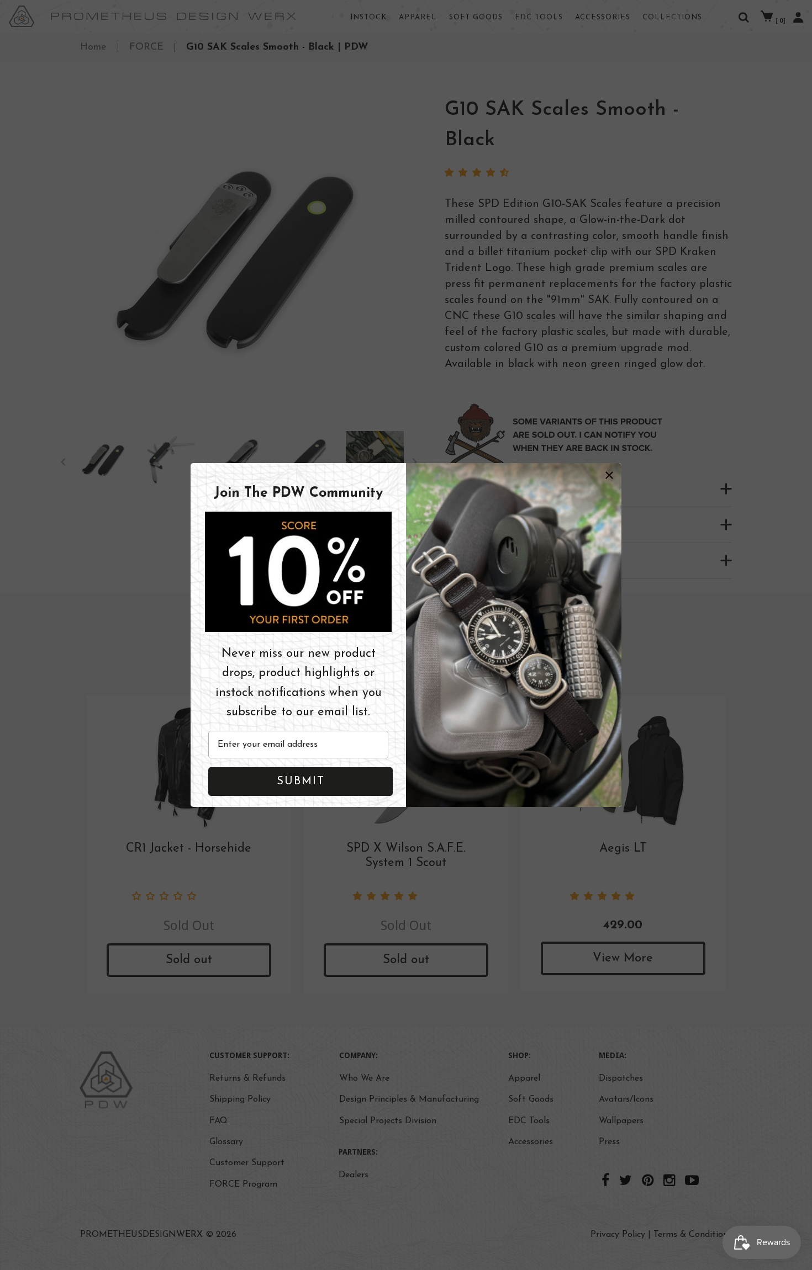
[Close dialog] (609, 475)
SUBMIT (301, 781)
